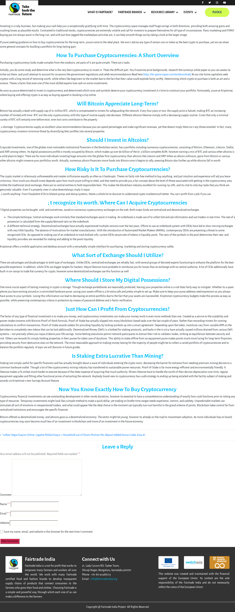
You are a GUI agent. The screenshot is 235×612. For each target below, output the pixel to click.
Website (4, 523)
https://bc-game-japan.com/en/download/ (167, 74)
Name (4, 504)
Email (4, 513)
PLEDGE (217, 12)
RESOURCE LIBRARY (163, 12)
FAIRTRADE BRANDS (130, 12)
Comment (5, 495)
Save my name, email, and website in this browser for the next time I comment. (48, 532)
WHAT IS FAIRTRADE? (100, 12)
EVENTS (188, 12)
